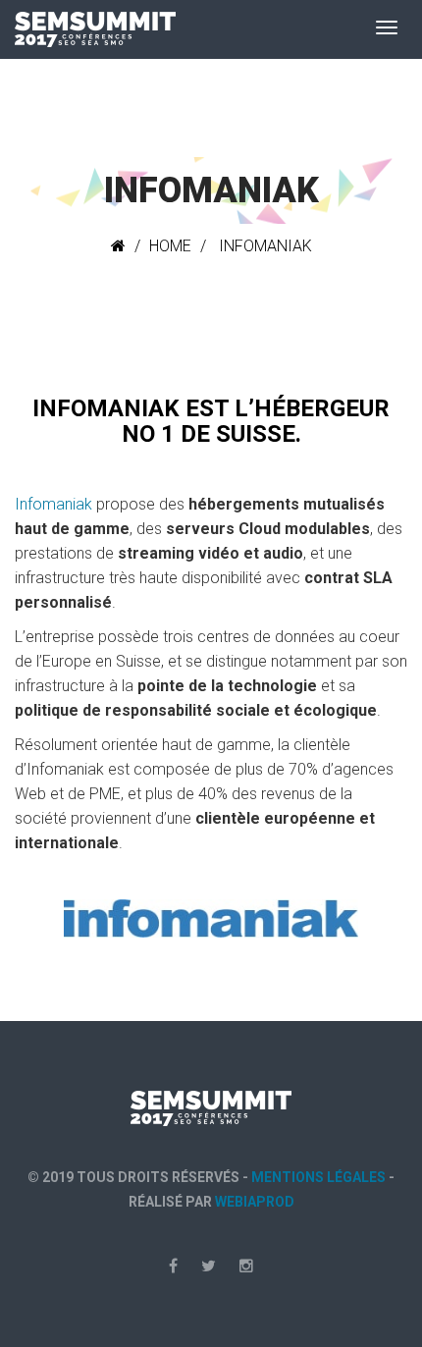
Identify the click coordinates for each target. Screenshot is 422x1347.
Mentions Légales (318, 1177)
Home (170, 246)
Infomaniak (53, 504)
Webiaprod (254, 1202)
